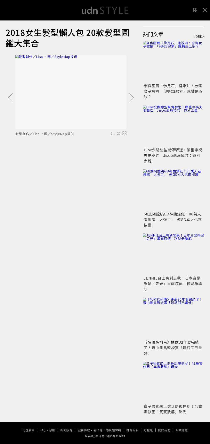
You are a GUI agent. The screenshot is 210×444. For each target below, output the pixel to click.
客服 (52, 430)
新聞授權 (66, 430)
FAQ (43, 430)
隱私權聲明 (113, 430)
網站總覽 (182, 430)
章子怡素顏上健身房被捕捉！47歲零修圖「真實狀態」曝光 (173, 408)
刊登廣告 (28, 430)
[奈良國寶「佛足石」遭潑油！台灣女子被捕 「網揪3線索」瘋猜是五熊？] (173, 61)
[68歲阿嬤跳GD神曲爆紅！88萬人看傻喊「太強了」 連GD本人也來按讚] (173, 189)
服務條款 (84, 430)
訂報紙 (148, 430)
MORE (197, 36)
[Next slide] (131, 98)
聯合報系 (132, 430)
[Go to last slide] (10, 98)
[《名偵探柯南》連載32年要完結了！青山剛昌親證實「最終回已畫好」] (173, 318)
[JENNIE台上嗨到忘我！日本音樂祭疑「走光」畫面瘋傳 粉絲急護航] (173, 253)
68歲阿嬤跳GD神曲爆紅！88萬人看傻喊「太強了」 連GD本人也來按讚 (173, 219)
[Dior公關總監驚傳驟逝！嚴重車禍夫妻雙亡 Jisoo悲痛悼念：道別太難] (173, 125)
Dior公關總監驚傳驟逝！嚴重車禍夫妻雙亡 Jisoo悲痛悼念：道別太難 (173, 155)
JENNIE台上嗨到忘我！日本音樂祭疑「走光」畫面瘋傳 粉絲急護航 (173, 283)
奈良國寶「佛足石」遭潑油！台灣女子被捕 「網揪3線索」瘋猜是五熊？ (173, 91)
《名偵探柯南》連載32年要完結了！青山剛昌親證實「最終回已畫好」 (173, 347)
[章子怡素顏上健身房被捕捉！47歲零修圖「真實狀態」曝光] (173, 382)
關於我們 (164, 430)
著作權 (98, 430)
